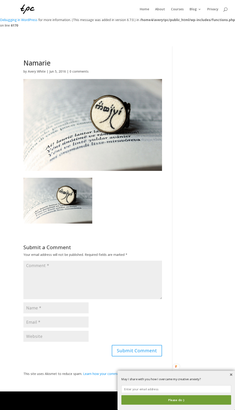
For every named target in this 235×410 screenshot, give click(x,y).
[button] (176, 379)
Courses (177, 9)
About (160, 9)
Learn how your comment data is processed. (116, 374)
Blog (193, 9)
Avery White (37, 71)
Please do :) (176, 400)
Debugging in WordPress (18, 20)
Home (144, 9)
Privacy (212, 9)
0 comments (79, 71)
